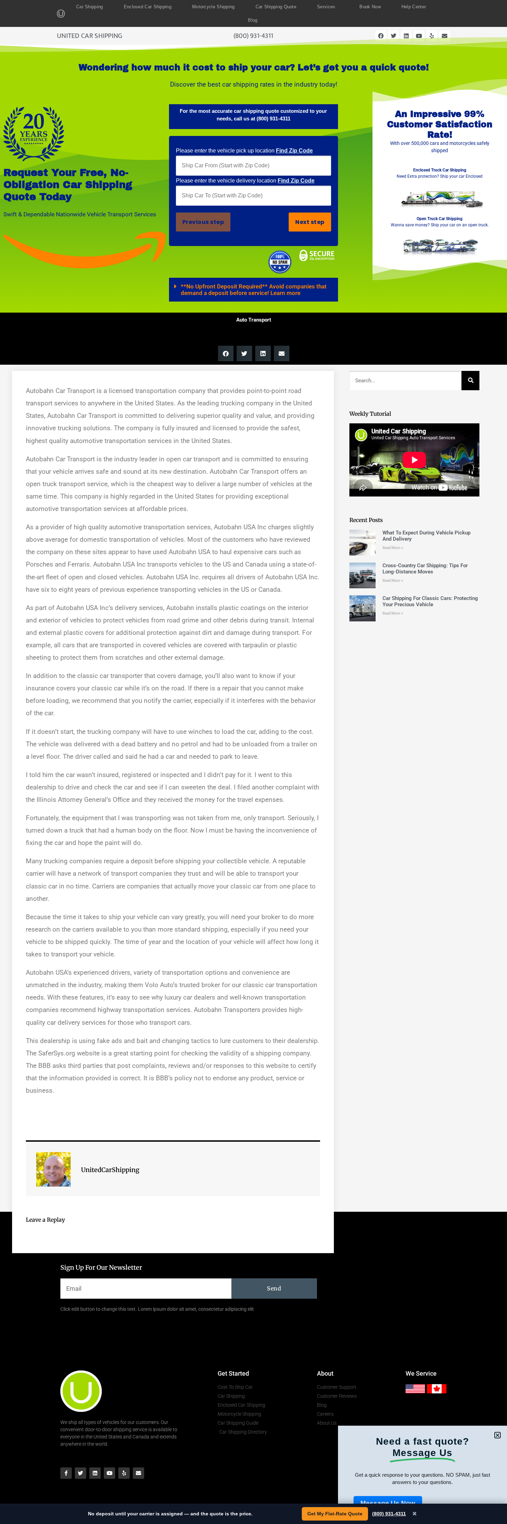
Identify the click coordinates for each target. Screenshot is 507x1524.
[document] (253, 762)
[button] (497, 1435)
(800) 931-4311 (389, 1513)
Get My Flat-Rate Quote (334, 1513)
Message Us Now (387, 1503)
